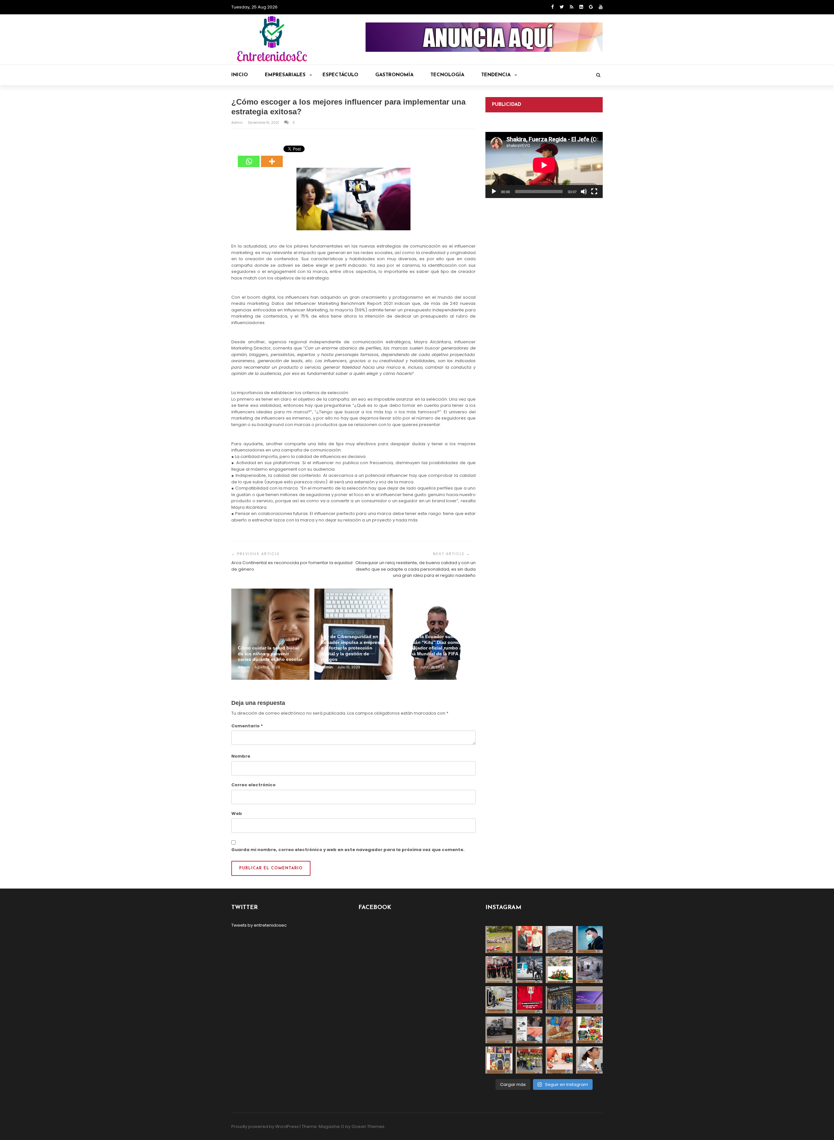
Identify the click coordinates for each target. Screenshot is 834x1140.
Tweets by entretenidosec (259, 925)
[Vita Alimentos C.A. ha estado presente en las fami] (589, 969)
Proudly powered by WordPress (265, 1126)
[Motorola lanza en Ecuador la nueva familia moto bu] (529, 1030)
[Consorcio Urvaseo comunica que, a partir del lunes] (498, 1030)
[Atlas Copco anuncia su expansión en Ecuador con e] (529, 969)
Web (236, 813)
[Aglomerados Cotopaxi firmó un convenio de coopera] (529, 939)
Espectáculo (340, 75)
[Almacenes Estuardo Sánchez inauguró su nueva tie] (559, 999)
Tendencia (495, 75)
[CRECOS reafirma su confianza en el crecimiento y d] (498, 969)
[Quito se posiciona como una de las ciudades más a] (559, 939)
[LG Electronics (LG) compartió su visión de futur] (498, 999)
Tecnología (447, 75)
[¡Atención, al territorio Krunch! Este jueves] (529, 999)
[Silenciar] (584, 191)
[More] (272, 156)
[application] (544, 165)
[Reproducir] (494, 191)
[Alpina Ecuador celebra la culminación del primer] (529, 1060)
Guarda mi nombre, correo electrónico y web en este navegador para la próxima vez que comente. (348, 850)
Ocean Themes (368, 1126)
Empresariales (285, 75)
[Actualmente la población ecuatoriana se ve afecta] (589, 939)
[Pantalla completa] (594, 191)
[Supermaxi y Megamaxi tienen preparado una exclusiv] (589, 1030)
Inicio (239, 75)
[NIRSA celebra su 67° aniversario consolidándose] (589, 1060)
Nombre (240, 756)
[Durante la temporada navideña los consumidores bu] (559, 1060)
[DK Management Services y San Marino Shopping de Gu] (559, 969)
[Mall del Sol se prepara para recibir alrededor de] (498, 1060)
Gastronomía (394, 75)
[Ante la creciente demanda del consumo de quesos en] (559, 1030)
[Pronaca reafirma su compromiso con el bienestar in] (498, 939)
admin (237, 122)
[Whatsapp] (249, 156)
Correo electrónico (253, 785)
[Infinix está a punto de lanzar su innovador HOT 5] (589, 999)
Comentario (247, 726)
